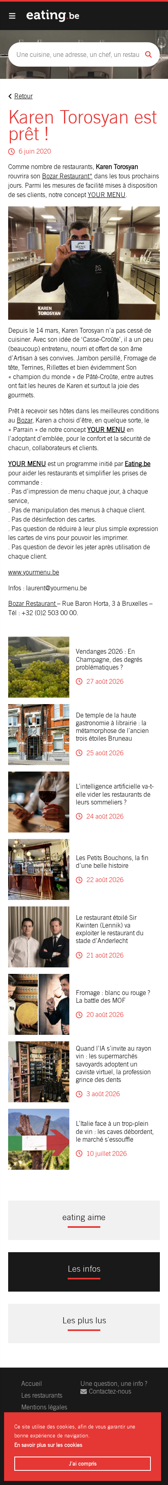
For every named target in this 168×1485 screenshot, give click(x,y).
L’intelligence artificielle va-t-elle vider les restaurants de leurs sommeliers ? (115, 794)
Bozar (24, 420)
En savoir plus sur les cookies (48, 1445)
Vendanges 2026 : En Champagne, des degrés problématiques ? (109, 659)
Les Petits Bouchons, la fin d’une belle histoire (112, 861)
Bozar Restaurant (32, 603)
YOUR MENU (107, 195)
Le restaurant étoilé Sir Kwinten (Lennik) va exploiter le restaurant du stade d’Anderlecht (110, 929)
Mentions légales (44, 1407)
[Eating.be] (53, 16)
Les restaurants (41, 1395)
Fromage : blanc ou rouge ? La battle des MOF (113, 996)
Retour (23, 96)
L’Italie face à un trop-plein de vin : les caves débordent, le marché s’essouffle (115, 1131)
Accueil (31, 1383)
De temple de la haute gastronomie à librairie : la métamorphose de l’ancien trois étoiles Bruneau (112, 727)
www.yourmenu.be (33, 572)
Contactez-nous (110, 1391)
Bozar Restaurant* (67, 176)
